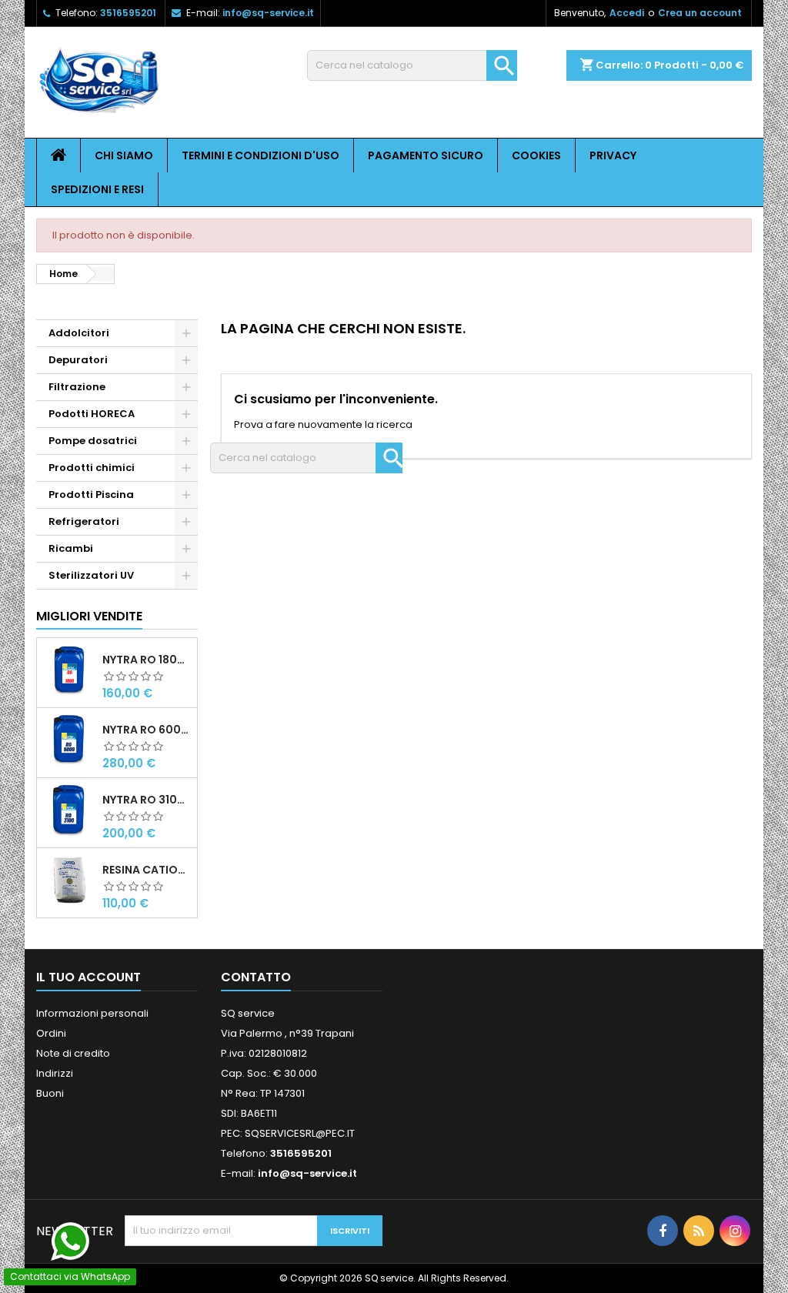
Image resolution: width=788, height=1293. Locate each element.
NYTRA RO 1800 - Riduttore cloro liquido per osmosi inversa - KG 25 (146, 659)
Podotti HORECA (91, 413)
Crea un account (700, 12)
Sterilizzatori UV (91, 575)
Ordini (51, 1033)
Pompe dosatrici (92, 440)
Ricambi (70, 548)
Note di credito (73, 1053)
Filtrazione (76, 386)
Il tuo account (88, 977)
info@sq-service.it (268, 12)
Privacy (612, 155)
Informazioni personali (92, 1013)
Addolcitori (78, 333)
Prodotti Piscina (91, 494)
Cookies (536, 155)
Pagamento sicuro (425, 155)
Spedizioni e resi (97, 189)
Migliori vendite (89, 616)
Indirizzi (54, 1073)
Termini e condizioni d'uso (260, 155)
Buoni (50, 1093)
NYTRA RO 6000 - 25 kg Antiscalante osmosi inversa (146, 729)
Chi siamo (124, 155)
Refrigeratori (83, 521)
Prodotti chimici (91, 467)
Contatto (256, 977)
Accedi (626, 12)
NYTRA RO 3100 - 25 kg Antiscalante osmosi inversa (146, 800)
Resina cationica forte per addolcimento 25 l (146, 870)
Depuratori (78, 359)
